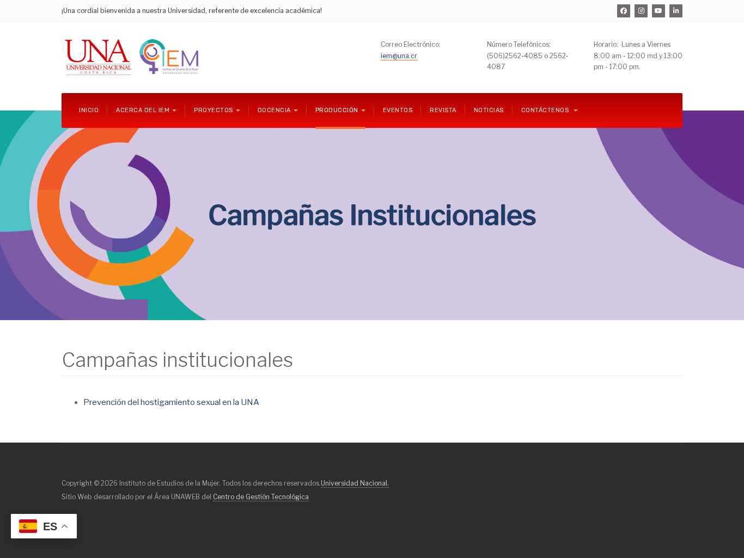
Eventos (398, 110)
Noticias (489, 110)
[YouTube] (658, 10)
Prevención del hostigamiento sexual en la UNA (171, 402)
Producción (336, 110)
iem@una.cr (399, 56)
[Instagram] (641, 10)
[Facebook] (623, 10)
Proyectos (213, 110)
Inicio (89, 110)
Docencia (274, 110)
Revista (443, 110)
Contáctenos (546, 110)
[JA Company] (134, 57)
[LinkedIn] (675, 10)
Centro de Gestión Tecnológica (261, 497)
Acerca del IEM (142, 110)
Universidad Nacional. (355, 483)
